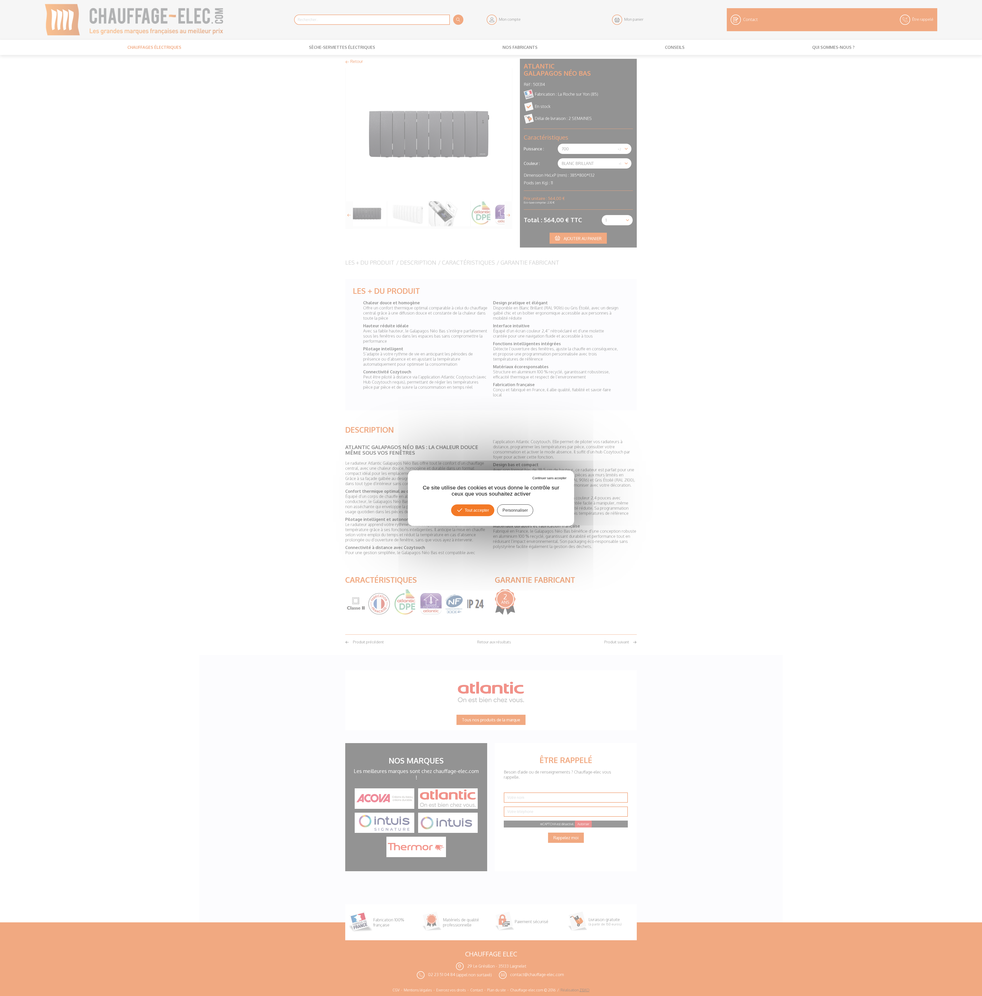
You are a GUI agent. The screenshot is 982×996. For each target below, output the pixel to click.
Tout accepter (477, 510)
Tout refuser (523, 478)
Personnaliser (515, 510)
